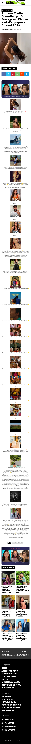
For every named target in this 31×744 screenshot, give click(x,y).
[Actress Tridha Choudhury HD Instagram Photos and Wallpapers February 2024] (8, 625)
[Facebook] (4, 74)
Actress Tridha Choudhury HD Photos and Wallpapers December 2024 (7, 613)
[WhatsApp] (17, 74)
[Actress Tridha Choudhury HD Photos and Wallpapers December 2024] (8, 602)
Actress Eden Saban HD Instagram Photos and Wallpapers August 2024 (22, 654)
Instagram (10, 726)
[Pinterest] (13, 74)
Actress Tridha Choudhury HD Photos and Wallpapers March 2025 (22, 589)
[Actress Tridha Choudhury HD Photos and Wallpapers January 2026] (8, 578)
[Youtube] (2, 723)
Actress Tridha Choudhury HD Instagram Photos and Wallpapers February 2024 (8, 637)
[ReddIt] (22, 74)
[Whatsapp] (2, 730)
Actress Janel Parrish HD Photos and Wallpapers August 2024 (8, 654)
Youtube (9, 723)
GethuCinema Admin (8, 29)
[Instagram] (2, 726)
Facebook (10, 719)
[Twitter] (8, 74)
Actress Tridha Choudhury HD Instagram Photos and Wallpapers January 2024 (22, 637)
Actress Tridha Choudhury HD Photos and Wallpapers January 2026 (7, 589)
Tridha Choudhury (17, 542)
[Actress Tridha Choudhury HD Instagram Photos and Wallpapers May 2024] (23, 602)
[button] (15, 107)
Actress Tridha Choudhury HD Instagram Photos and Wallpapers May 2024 (22, 613)
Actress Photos (7, 10)
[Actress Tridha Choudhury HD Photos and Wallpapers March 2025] (23, 578)
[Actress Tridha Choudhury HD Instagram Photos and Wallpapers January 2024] (23, 625)
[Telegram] (26, 74)
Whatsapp (10, 730)
